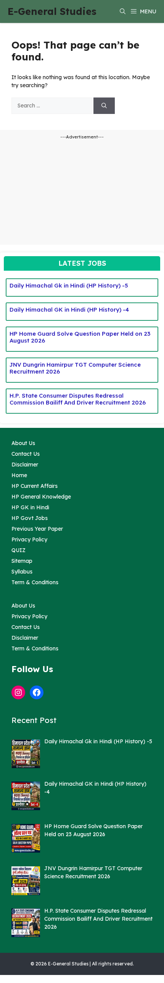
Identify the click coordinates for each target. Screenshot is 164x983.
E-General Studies (52, 11)
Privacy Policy (29, 539)
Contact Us (25, 453)
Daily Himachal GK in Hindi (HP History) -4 (69, 309)
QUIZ (18, 550)
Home (19, 475)
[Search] (104, 105)
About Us (23, 443)
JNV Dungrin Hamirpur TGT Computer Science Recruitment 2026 (75, 368)
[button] (122, 11)
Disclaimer (24, 464)
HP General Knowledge (41, 496)
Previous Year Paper (37, 528)
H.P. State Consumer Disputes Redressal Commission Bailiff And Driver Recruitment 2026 (78, 399)
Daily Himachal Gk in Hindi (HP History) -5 (69, 285)
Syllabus (21, 571)
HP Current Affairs (34, 486)
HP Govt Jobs (29, 518)
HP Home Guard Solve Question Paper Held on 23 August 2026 (80, 337)
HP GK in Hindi (30, 507)
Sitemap (21, 560)
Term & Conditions (34, 582)
